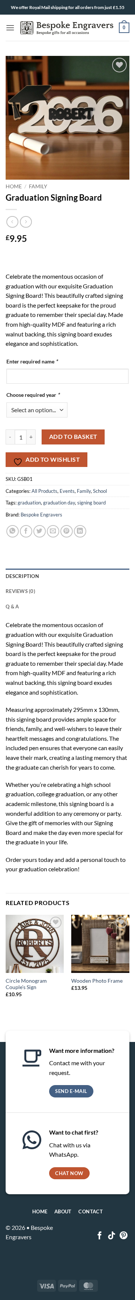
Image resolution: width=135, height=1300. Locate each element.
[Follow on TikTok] (112, 1236)
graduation (29, 503)
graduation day (59, 503)
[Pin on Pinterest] (66, 531)
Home (14, 186)
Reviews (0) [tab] (20, 591)
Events (67, 491)
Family (38, 186)
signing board (91, 503)
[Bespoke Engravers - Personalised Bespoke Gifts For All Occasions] (66, 28)
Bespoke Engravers (41, 515)
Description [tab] (22, 576)
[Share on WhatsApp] (12, 531)
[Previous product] (26, 222)
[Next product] (12, 222)
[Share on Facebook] (26, 531)
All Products (44, 491)
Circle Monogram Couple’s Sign (26, 984)
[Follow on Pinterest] (124, 1236)
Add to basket (73, 436)
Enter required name (32, 361)
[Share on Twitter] (39, 531)
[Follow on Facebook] (100, 1236)
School (100, 491)
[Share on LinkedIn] (80, 531)
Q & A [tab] (12, 606)
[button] (10, 27)
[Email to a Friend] (53, 531)
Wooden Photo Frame (97, 981)
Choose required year (33, 395)
